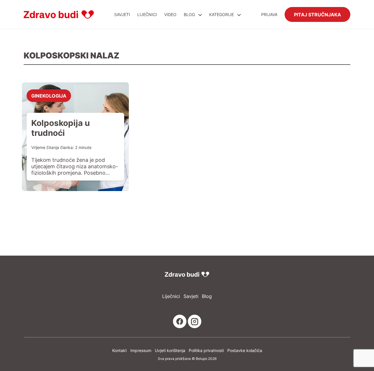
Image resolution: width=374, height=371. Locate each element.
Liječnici (147, 14)
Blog (189, 14)
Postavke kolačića (244, 350)
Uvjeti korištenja (170, 350)
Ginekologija (48, 95)
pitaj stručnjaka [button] (317, 14)
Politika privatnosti (206, 350)
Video (170, 14)
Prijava (269, 14)
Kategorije (222, 14)
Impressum (140, 350)
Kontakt (119, 350)
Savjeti (122, 14)
